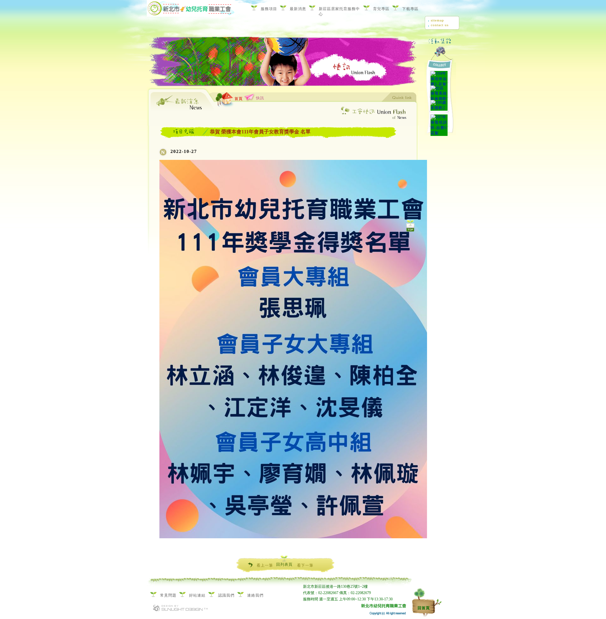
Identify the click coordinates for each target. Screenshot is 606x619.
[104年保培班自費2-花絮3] (439, 76)
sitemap (437, 20)
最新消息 (298, 9)
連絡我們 (255, 595)
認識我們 (226, 595)
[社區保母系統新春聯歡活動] (439, 91)
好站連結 (197, 595)
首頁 (239, 98)
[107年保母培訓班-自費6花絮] (439, 120)
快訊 (260, 98)
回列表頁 (284, 564)
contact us (440, 25)
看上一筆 (265, 565)
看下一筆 (305, 565)
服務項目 (269, 9)
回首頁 (424, 608)
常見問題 (168, 595)
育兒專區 (381, 9)
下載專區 (410, 9)
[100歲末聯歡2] (439, 105)
